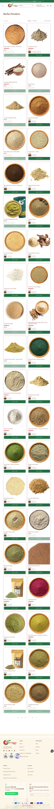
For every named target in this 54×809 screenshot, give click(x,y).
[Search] (32, 5)
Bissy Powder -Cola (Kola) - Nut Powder (13, 46)
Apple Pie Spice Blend (33, 117)
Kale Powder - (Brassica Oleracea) (11, 464)
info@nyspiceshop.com (40, 6)
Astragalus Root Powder (33, 395)
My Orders (30, 774)
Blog (37, 743)
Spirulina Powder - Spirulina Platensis (36, 359)
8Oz (32, 222)
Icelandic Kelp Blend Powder (10, 117)
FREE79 (34, 1)
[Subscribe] (47, 794)
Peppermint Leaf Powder (9, 637)
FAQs (37, 750)
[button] (2, 5)
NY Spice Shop (28, 805)
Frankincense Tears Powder (10, 288)
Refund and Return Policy (9, 771)
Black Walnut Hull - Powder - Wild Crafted (13, 185)
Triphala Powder (31, 219)
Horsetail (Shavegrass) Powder (11, 219)
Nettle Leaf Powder (8, 565)
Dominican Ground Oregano (34, 286)
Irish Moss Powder (32, 46)
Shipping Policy (7, 774)
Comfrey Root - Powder (33, 151)
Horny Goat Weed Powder (9, 670)
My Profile (30, 768)
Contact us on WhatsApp (25, 753)
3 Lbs (35, 121)
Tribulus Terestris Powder (9, 704)
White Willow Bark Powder (34, 565)
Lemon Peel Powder (8, 253)
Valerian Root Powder (9, 498)
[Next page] (35, 717)
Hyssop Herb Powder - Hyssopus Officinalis (38, 428)
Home (21, 743)
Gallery (37, 753)
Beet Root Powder (32, 599)
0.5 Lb (30, 155)
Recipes (38, 747)
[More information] (43, 1)
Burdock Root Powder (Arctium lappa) (12, 393)
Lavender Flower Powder (9, 532)
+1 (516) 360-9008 (19, 788)
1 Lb (32, 121)
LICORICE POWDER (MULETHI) (10, 82)
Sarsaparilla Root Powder (34, 253)
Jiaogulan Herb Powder (33, 704)
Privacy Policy (6, 768)
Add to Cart (39, 55)
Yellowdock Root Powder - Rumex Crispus (13, 359)
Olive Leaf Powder (8, 599)
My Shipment (31, 771)
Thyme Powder (31, 670)
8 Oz (29, 121)
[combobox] (26, 5)
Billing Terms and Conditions (10, 778)
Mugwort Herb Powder (33, 464)
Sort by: (29, 20)
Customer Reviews (24, 756)
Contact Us (22, 750)
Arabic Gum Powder (8, 428)
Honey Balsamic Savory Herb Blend (11, 151)
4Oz (29, 222)
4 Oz (29, 256)
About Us (22, 747)
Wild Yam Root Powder (33, 532)
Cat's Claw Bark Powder (33, 498)
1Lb (34, 222)
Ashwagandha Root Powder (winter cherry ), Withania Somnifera (38, 323)
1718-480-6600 (39, 5)
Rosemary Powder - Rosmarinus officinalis (37, 635)
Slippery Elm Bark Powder (34, 185)
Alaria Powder (31, 84)
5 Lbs (35, 292)
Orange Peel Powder (8, 323)
